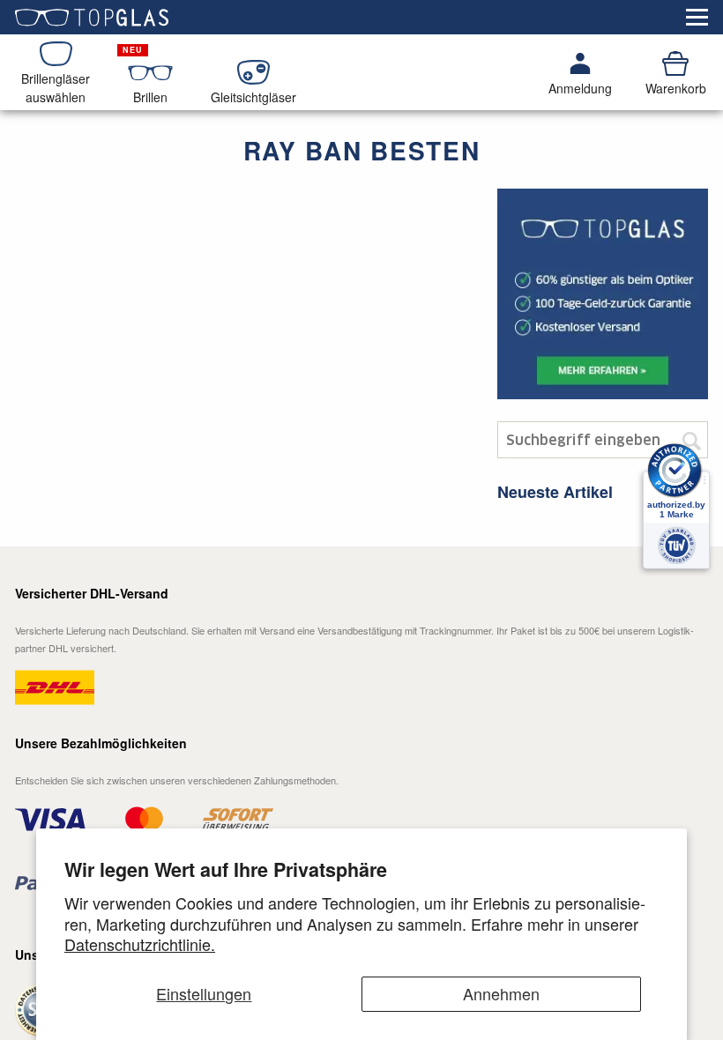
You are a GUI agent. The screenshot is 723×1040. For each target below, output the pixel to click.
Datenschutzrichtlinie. (139, 943)
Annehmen (501, 993)
